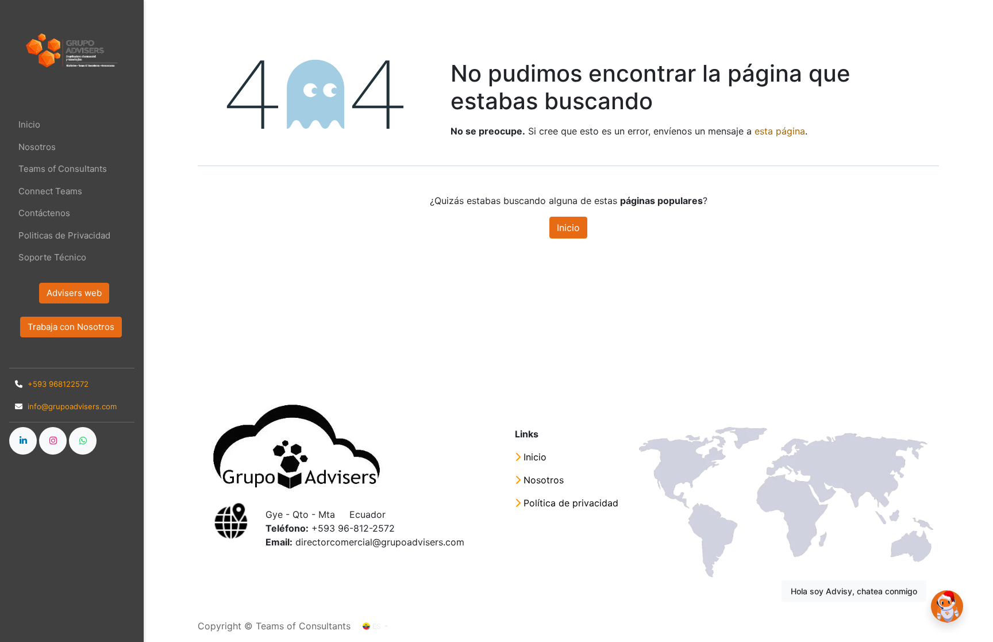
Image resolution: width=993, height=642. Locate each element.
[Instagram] (53, 441)
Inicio (568, 227)
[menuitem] (71, 125)
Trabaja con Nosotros (71, 326)
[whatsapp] (83, 441)
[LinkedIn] (23, 441)
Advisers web (74, 292)
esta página (780, 131)
